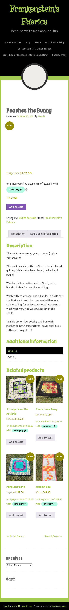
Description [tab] (18, 233)
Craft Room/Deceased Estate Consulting (25, 55)
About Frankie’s (12, 42)
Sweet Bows (53, 536)
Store (38, 42)
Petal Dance (15, 536)
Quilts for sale (27, 218)
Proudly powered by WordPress (17, 606)
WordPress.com (58, 606)
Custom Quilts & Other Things (34, 48)
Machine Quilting (55, 42)
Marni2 (41, 116)
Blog (28, 42)
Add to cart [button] (16, 442)
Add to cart (16, 207)
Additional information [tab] (44, 233)
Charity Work (59, 55)
